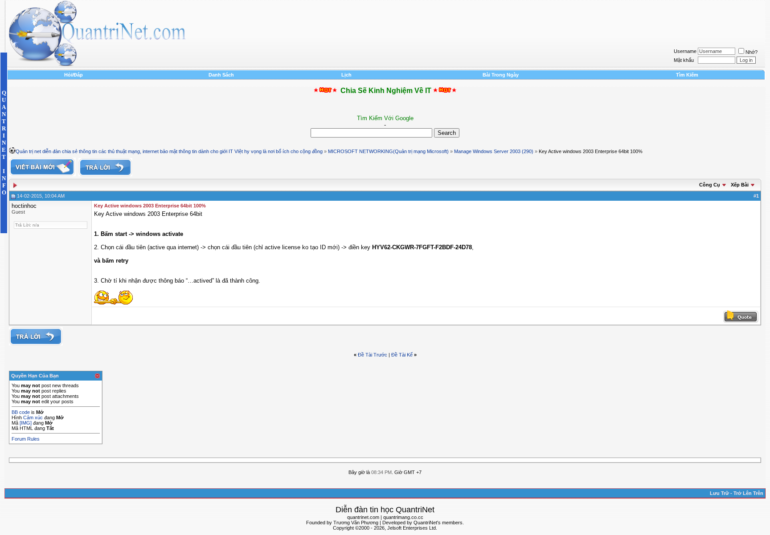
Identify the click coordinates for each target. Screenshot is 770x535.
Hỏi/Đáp (73, 74)
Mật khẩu (684, 60)
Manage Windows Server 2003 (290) (493, 151)
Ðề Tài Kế (402, 354)
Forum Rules (26, 439)
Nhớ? (751, 52)
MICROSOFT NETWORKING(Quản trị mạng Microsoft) (388, 151)
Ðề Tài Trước (372, 354)
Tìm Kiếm (687, 74)
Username (685, 51)
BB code (21, 412)
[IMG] (26, 423)
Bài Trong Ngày (501, 74)
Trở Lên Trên (748, 493)
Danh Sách (221, 74)
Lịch (346, 74)
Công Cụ (709, 184)
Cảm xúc (33, 417)
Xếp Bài (740, 184)
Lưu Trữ (719, 493)
